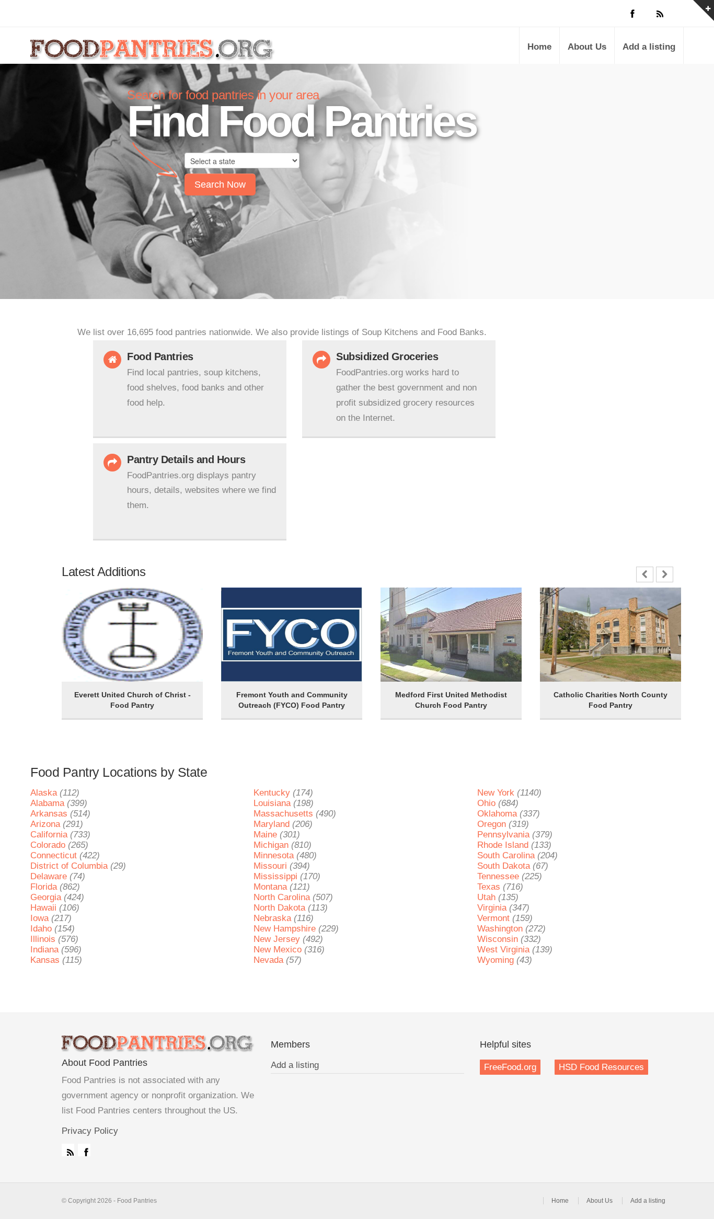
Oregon (491, 824)
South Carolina (506, 855)
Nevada (268, 960)
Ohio (486, 803)
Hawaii (43, 908)
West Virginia (503, 949)
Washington (500, 929)
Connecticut (53, 855)
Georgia (45, 897)
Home (539, 47)
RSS (68, 1150)
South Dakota (503, 866)
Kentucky (272, 793)
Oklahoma (497, 814)
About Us (587, 47)
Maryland (272, 824)
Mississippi (275, 876)
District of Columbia (69, 866)
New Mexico (278, 949)
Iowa (39, 918)
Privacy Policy (90, 1131)
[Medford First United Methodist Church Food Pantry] (406, 602)
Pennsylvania (503, 835)
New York (495, 793)
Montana (270, 887)
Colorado (47, 845)
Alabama (47, 803)
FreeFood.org (510, 1067)
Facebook (84, 1150)
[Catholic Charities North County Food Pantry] (566, 602)
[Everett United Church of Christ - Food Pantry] (87, 602)
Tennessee (498, 876)
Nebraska (272, 918)
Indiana (44, 949)
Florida (43, 887)
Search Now (220, 184)
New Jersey (277, 939)
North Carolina (282, 897)
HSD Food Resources (601, 1067)
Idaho (41, 929)
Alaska (43, 793)
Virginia (491, 908)
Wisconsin (497, 939)
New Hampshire (285, 929)
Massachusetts (283, 814)
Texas (488, 887)
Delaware (48, 876)
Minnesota (274, 855)
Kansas (45, 960)
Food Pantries (153, 53)
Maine (265, 835)
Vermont (493, 918)
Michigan (271, 845)
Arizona (45, 824)
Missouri (270, 866)
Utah (486, 897)
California (48, 835)
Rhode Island (502, 845)
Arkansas (48, 814)
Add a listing (649, 47)
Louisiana (272, 803)
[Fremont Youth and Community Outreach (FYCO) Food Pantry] (247, 602)
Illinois (42, 939)
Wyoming (495, 960)
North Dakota (279, 908)
